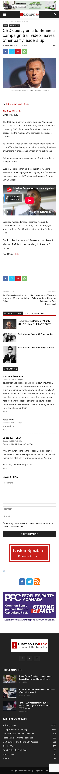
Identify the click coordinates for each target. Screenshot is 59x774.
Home (5, 21)
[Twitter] (12, 51)
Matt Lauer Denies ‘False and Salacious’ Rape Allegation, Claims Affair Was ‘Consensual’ (43, 299)
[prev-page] (4, 361)
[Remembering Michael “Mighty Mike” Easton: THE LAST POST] (9, 324)
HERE (16, 254)
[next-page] (9, 361)
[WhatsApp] (24, 51)
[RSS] (29, 658)
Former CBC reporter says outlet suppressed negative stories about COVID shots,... (34, 705)
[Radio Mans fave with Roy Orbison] (9, 355)
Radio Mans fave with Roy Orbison (36, 347)
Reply (5, 412)
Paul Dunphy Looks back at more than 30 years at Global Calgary (16, 298)
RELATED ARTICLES (13, 314)
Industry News (22, 21)
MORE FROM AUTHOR (34, 314)
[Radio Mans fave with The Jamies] (9, 337)
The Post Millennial (12, 111)
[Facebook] (5, 51)
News (12, 21)
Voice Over (9, 45)
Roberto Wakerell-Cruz (17, 104)
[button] (4, 14)
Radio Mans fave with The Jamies (35, 334)
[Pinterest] (18, 51)
